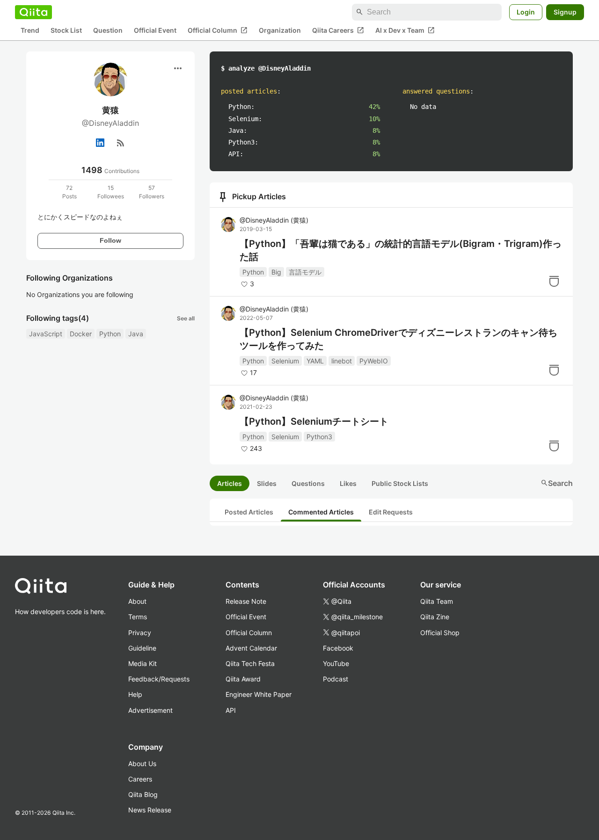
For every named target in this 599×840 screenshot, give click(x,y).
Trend (30, 31)
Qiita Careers (338, 30)
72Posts (69, 192)
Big (276, 272)
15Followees (110, 192)
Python (110, 334)
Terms (137, 617)
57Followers (151, 192)
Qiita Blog (143, 794)
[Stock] (554, 281)
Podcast (335, 679)
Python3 (319, 437)
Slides (267, 483)
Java (135, 334)
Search (557, 483)
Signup (565, 12)
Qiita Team (436, 601)
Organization (280, 31)
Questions (308, 483)
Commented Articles (321, 512)
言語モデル (305, 272)
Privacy (139, 633)
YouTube (336, 663)
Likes (348, 483)
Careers (140, 779)
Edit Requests (391, 512)
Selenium (285, 361)
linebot (341, 361)
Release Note (246, 601)
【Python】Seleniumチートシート (314, 421)
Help (135, 694)
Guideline (142, 648)
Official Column (218, 30)
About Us (142, 764)
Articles (229, 483)
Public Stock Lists (400, 483)
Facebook (338, 648)
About (137, 601)
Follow (110, 240)
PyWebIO (373, 361)
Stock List (66, 31)
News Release (149, 810)
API (231, 710)
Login (526, 12)
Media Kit (142, 663)
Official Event (155, 31)
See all (186, 318)
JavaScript (45, 334)
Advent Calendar (251, 648)
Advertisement (150, 710)
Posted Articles (249, 512)
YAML (315, 361)
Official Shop (440, 633)
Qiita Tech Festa (250, 663)
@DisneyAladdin (274, 220)
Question (108, 31)
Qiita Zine (434, 617)
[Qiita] (33, 12)
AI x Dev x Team (405, 30)
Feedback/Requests (159, 679)
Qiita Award (243, 679)
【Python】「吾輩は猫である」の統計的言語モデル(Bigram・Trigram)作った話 (401, 250)
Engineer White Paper (259, 694)
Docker (81, 334)
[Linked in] (100, 142)
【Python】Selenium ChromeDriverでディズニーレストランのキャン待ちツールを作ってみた (398, 339)
